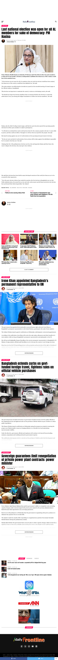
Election (19, 187)
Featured (25, 187)
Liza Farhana (10, 289)
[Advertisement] (29, 10)
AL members (13, 187)
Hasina (30, 187)
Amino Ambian (10, 41)
